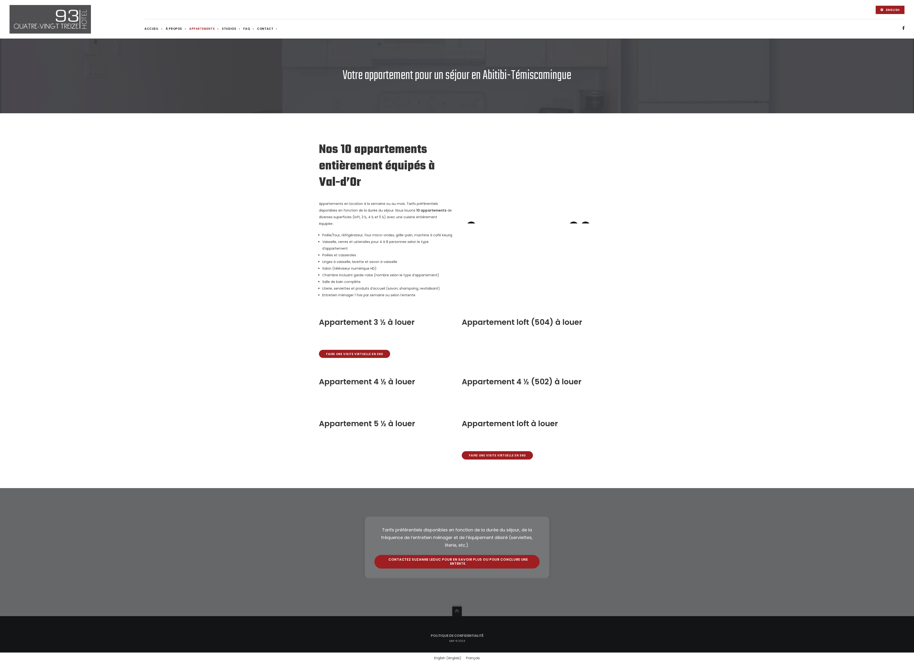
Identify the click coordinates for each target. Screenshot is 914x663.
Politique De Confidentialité (457, 635)
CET (452, 641)
